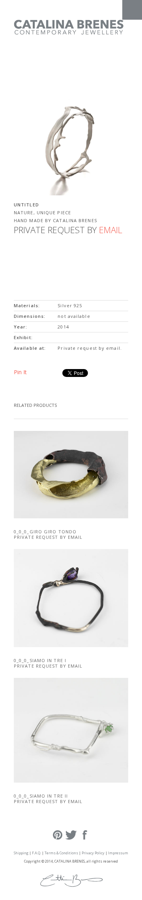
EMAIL (110, 230)
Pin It (20, 372)
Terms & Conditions (61, 852)
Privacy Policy (93, 852)
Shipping (21, 852)
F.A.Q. (36, 852)
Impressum (118, 852)
